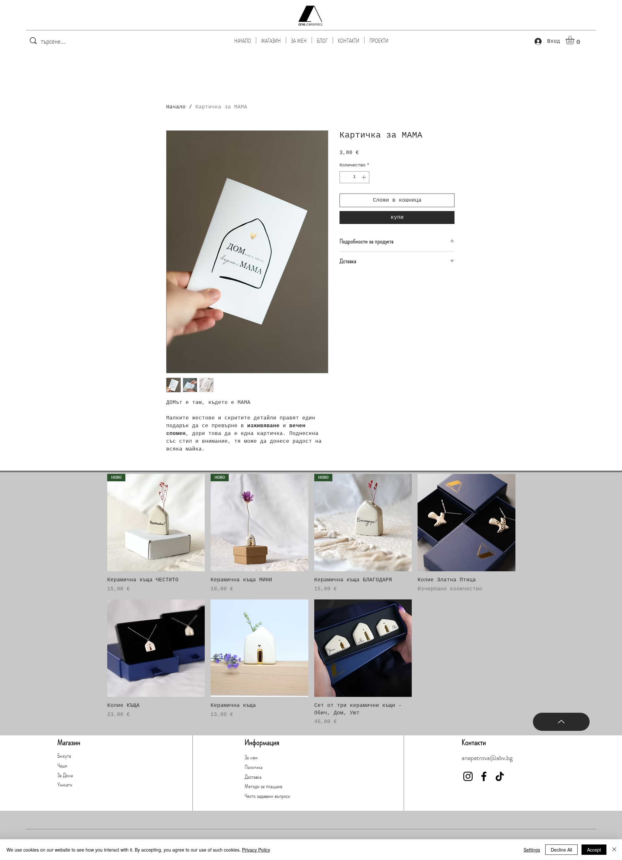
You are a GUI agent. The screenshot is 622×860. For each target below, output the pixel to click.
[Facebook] (484, 776)
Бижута (64, 756)
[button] (575, 40)
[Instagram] (468, 776)
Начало (176, 107)
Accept (594, 849)
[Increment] (364, 177)
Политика (253, 767)
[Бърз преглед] (466, 523)
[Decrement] (344, 177)
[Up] (561, 722)
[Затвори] (614, 849)
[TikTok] (499, 776)
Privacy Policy (256, 849)
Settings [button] (532, 849)
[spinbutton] (354, 177)
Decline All (561, 849)
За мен (251, 757)
